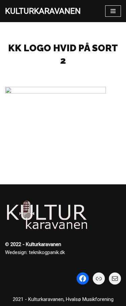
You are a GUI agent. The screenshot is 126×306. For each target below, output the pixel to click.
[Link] (99, 278)
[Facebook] (83, 278)
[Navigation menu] (113, 11)
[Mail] (115, 278)
